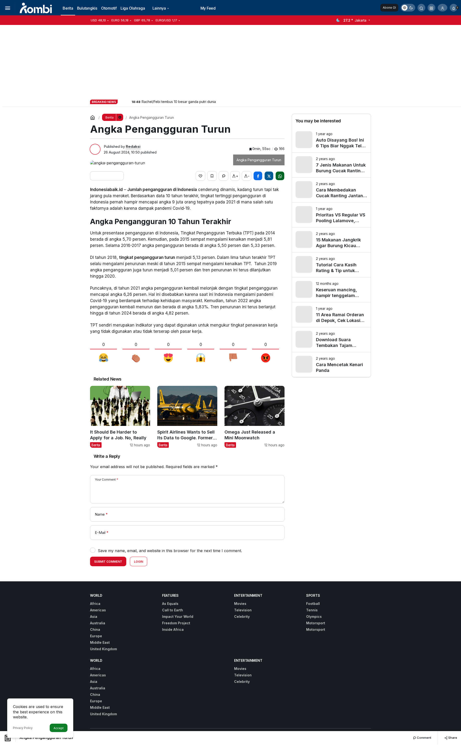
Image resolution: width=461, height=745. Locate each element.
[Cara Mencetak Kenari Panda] (331, 364)
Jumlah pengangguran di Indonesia (162, 189)
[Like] (200, 176)
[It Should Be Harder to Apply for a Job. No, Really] (120, 417)
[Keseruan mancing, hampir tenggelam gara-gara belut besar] (331, 289)
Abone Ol (389, 7)
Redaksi (133, 146)
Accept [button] (59, 728)
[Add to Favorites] (212, 176)
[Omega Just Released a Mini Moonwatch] (254, 417)
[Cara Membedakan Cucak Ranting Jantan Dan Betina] (331, 190)
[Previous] (122, 101)
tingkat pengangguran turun (147, 257)
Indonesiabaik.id (106, 189)
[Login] (442, 8)
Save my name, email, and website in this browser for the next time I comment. (170, 550)
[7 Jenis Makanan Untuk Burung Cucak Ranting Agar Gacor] (331, 165)
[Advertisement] (230, 61)
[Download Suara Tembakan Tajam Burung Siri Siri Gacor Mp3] (331, 339)
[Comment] (223, 176)
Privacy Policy (23, 728)
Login (138, 561)
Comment (423, 737)
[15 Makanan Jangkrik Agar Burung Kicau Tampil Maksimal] (331, 239)
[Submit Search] (421, 8)
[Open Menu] (7, 8)
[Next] (127, 101)
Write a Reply (107, 456)
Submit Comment (108, 561)
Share (452, 737)
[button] (431, 8)
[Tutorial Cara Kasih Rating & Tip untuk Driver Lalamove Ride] (331, 264)
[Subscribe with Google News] (107, 175)
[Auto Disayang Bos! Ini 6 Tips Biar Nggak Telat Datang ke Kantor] (331, 140)
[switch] (408, 8)
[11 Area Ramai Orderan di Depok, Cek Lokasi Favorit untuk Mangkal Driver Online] (331, 314)
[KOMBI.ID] (36, 7)
